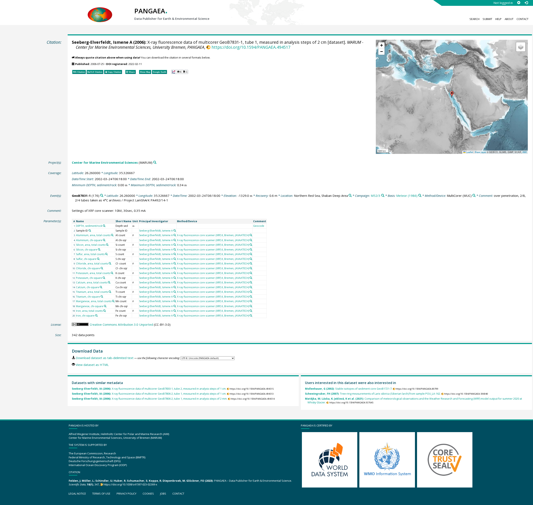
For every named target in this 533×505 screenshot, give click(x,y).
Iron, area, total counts (89, 311)
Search (474, 19)
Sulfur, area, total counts (90, 254)
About (509, 19)
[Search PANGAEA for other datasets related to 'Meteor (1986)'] (419, 195)
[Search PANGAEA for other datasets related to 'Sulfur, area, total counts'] (106, 254)
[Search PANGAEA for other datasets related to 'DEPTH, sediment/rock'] (104, 225)
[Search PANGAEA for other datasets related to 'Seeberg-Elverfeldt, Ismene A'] (174, 230)
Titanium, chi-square (88, 296)
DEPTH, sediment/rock (89, 226)
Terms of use (101, 493)
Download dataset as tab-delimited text (104, 358)
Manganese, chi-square (89, 306)
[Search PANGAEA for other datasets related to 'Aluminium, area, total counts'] (112, 235)
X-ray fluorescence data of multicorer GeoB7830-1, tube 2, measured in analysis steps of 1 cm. (149, 388)
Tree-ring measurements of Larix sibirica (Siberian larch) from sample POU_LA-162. (373, 393)
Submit (487, 19)
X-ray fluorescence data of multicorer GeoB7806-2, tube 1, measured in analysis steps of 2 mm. (149, 398)
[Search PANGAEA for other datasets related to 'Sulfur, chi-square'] (98, 259)
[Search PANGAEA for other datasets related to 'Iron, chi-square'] (96, 315)
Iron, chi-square (85, 315)
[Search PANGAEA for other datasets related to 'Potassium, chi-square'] (104, 278)
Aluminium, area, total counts (93, 235)
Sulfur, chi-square (86, 259)
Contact (522, 19)
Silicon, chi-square (86, 249)
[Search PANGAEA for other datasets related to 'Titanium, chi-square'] (102, 296)
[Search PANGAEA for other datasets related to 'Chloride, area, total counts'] (110, 263)
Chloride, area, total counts (92, 263)
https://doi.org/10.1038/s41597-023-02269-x (130, 484)
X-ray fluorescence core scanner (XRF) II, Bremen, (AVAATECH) (213, 235)
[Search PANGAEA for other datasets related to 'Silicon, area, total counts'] (107, 244)
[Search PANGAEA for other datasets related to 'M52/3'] (382, 195)
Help (498, 19)
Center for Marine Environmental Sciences (105, 162)
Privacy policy (126, 493)
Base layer (480, 152)
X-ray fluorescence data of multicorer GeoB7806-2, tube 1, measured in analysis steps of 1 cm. (149, 393)
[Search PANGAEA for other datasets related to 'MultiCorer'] (474, 195)
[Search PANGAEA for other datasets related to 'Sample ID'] (89, 230)
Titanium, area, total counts (92, 292)
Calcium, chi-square (87, 287)
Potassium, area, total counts (93, 273)
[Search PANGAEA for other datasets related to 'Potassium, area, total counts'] (112, 273)
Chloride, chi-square (88, 268)
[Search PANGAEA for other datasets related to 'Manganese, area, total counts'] (113, 301)
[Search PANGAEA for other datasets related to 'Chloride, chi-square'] (102, 268)
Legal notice (77, 493)
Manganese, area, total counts (93, 301)
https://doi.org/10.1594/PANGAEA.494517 (251, 47)
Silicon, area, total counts (90, 245)
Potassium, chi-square (89, 278)
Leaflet (469, 152)
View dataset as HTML (92, 365)
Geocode (258, 226)
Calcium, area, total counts (91, 282)
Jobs (163, 493)
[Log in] (526, 2)
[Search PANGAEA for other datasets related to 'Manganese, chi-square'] (105, 306)
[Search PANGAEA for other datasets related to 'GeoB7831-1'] (101, 195)
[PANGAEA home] (100, 11)
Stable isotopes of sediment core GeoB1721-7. (348, 388)
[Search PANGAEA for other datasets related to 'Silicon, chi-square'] (99, 249)
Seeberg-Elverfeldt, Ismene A (102, 42)
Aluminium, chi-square (89, 240)
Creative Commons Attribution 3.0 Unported (121, 324)
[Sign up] (518, 2)
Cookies (148, 493)
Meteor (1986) (406, 195)
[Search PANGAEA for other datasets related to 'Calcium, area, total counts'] (109, 282)
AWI (524, 152)
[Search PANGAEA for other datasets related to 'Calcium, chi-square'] (101, 287)
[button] (451, 94)
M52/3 (375, 195)
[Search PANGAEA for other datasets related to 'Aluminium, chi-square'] (104, 240)
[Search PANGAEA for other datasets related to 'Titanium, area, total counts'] (110, 292)
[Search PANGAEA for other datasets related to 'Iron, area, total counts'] (104, 310)
